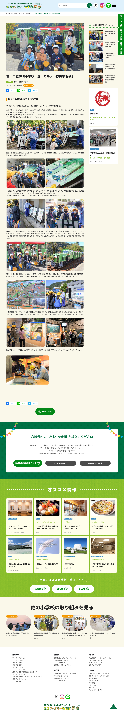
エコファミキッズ (18, 660)
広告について (93, 685)
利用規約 (92, 683)
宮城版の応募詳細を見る (25, 463)
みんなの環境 (17, 663)
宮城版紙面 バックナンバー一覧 (65, 658)
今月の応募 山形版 (61, 676)
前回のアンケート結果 (62, 678)
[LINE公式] (108, 7)
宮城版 (38, 588)
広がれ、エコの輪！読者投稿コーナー (25, 672)
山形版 (59, 588)
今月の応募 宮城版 (61, 660)
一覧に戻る (47, 411)
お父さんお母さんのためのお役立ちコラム (27, 677)
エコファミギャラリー (20, 679)
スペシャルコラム (18, 674)
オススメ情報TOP (60, 663)
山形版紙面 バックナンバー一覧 (65, 674)
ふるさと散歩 (17, 665)
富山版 (81, 588)
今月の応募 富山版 (95, 660)
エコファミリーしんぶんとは (99, 676)
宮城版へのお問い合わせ (62, 665)
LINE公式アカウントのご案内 (99, 674)
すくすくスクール (28, 14)
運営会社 (92, 687)
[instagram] (102, 6)
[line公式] (67, 698)
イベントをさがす (18, 681)
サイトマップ (93, 680)
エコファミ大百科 (18, 670)
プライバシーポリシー (96, 690)
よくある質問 (93, 678)
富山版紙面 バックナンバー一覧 (100, 658)
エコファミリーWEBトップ (13, 14)
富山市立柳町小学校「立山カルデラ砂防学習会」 (48, 14)
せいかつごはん (17, 667)
